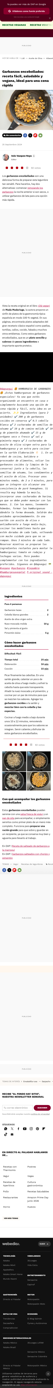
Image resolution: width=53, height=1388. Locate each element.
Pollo (6, 1191)
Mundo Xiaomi (10, 1279)
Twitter (30, 135)
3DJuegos (32, 1260)
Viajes (30, 1176)
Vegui (15, 864)
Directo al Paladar (12, 1299)
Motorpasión (33, 1299)
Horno (6, 1206)
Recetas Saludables (38, 1191)
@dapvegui (6, 388)
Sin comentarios (13, 135)
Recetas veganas (14, 24)
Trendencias (9, 1319)
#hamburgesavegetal (12, 572)
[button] (22, 156)
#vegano (5, 568)
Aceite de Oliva (35, 58)
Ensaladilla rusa (30, 1081)
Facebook (25, 135)
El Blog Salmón (34, 1319)
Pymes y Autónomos (37, 1323)
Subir (42, 1244)
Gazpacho (46, 1081)
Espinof (31, 1284)
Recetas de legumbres (32, 864)
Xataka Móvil (9, 1265)
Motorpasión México (37, 1365)
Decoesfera (8, 1323)
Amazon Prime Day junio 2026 (37, 1199)
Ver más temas (11, 1218)
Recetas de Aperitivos (9, 1184)
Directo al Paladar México (12, 1366)
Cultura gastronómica (35, 1184)
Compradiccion (10, 1328)
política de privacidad (40, 1114)
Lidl (23, 58)
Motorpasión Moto (36, 1304)
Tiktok (5, 1134)
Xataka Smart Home (12, 1274)
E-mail (40, 135)
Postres (31, 1166)
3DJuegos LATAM (35, 1343)
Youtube (24, 1128)
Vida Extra (32, 1265)
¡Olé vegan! (44, 305)
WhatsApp (5, 1128)
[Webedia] (11, 1245)
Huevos (31, 1206)
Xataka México (10, 1343)
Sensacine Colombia (37, 1356)
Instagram (31, 1128)
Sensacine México (36, 1352)
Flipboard (35, 135)
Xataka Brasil (9, 1347)
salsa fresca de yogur (31, 814)
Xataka (6, 1260)
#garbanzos (18, 568)
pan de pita (8, 818)
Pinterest (37, 1128)
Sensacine (32, 1280)
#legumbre (33, 568)
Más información (29, 1385)
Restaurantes (10, 1197)
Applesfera (8, 1270)
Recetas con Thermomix (10, 1168)
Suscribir (42, 1108)
